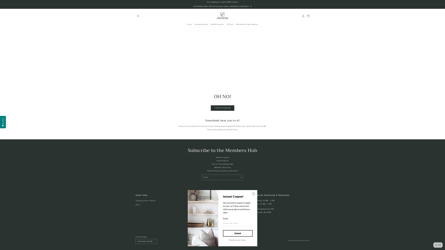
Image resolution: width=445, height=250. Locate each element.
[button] (138, 16)
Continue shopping (223, 108)
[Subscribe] (240, 177)
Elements (294, 240)
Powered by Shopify (303, 240)
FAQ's (138, 205)
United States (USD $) (144, 241)
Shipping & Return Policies (146, 201)
